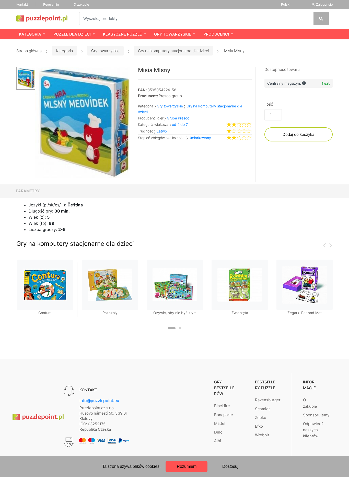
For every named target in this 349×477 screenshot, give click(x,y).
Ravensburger (268, 399)
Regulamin (51, 4)
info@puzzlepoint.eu (99, 400)
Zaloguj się (324, 4)
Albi (217, 440)
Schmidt (262, 408)
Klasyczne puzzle (122, 34)
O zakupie (81, 4)
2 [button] (180, 328)
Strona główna (29, 50)
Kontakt (22, 4)
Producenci (216, 34)
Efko (259, 426)
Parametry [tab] (28, 190)
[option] (82, 122)
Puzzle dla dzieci (72, 34)
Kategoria (30, 34)
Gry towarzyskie (172, 34)
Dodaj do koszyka (298, 134)
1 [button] (172, 328)
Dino (218, 432)
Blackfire (222, 405)
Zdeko (260, 417)
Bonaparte (223, 414)
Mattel (219, 423)
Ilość (268, 104)
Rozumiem (186, 466)
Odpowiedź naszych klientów (313, 430)
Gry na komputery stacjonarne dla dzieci (173, 50)
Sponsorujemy (316, 415)
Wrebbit (262, 434)
